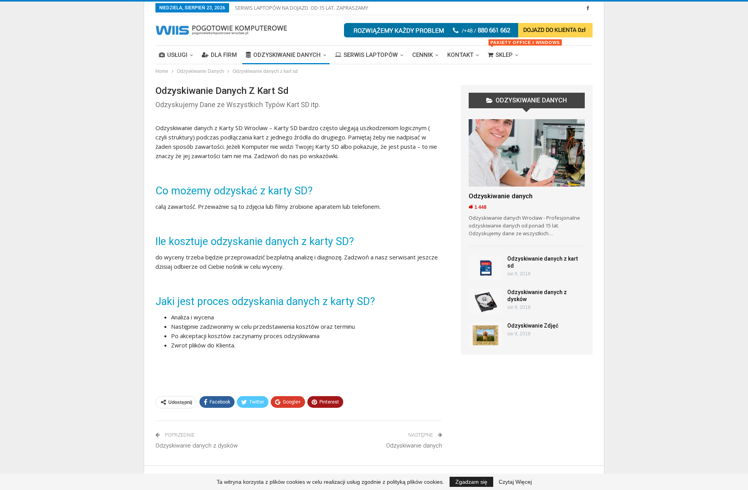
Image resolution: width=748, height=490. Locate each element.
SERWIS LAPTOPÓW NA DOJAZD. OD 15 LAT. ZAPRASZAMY (301, 7)
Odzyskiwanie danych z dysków (196, 445)
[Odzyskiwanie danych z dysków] (485, 301)
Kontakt (460, 54)
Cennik (422, 54)
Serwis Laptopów (371, 54)
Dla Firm (224, 54)
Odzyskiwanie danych (414, 445)
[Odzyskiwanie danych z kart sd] (485, 267)
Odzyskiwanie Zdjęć (532, 326)
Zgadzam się (471, 482)
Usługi (177, 54)
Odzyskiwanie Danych (287, 54)
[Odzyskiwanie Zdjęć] (485, 334)
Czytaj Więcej (515, 482)
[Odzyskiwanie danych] (527, 153)
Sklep (506, 52)
